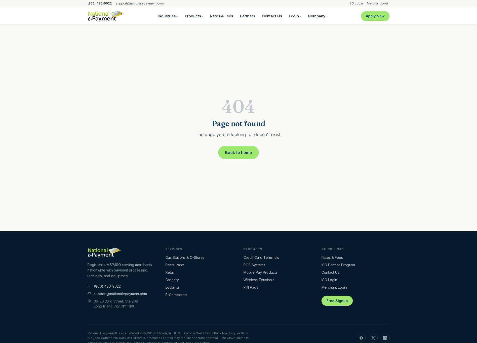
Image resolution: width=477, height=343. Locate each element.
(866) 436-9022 (99, 3)
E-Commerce (176, 295)
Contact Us (272, 16)
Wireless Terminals (258, 280)
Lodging (172, 287)
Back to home (238, 152)
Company (318, 16)
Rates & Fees (221, 16)
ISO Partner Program (338, 265)
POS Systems (254, 265)
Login (295, 16)
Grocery (172, 280)
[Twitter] (373, 338)
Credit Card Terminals (261, 257)
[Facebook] (361, 338)
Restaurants (175, 265)
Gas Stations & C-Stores (184, 257)
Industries (168, 16)
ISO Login (356, 3)
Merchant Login (378, 3)
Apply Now (375, 16)
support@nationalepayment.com (140, 3)
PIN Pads (250, 287)
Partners (247, 16)
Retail (169, 272)
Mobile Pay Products (260, 272)
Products (194, 16)
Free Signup (337, 301)
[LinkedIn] (385, 338)
